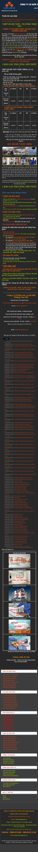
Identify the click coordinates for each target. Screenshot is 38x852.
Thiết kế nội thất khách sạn (10, 206)
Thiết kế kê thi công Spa (20, 496)
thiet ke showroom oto (19, 501)
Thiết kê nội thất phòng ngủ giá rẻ (22, 399)
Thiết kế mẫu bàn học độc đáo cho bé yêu (24, 474)
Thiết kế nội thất (6, 19)
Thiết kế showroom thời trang (21, 506)
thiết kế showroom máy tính (21, 502)
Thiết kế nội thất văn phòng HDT (22, 424)
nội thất (9, 35)
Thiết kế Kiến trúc (17, 303)
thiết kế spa (17, 497)
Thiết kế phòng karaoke (20, 522)
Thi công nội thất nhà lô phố (21, 531)
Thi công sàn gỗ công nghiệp (21, 491)
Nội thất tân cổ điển (25, 816)
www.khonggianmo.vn (21, 305)
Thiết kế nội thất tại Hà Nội (21, 482)
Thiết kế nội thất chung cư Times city (23, 479)
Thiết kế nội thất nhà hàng (20, 526)
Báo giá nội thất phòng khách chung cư (24, 364)
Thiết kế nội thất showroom (21, 517)
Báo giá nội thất (18, 544)
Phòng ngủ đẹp (18, 524)
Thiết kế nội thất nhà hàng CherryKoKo (24, 426)
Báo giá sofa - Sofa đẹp (20, 489)
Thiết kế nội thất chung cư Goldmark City (24, 376)
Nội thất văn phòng (13, 816)
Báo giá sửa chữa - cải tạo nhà (22, 546)
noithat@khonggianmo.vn (21, 329)
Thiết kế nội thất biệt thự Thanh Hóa (23, 422)
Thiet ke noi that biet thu (24, 19)
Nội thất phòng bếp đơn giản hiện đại (23, 414)
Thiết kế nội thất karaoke (20, 527)
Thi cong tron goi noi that (20, 529)
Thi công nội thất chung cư (20, 539)
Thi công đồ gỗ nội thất (11, 234)
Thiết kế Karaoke (18, 514)
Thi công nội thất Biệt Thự (20, 537)
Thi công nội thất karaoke (20, 541)
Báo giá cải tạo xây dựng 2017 (22, 369)
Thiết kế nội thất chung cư (20, 542)
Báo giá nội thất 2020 (19, 371)
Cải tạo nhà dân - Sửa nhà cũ (21, 536)
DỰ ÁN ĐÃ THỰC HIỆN (19, 144)
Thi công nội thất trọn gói (29, 303)
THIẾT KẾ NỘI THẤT (19, 34)
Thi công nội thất (15, 21)
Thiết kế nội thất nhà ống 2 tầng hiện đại (24, 397)
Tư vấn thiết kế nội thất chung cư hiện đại (24, 406)
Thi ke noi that (14, 19)
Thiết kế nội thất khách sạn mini (22, 484)
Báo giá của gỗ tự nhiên (20, 487)
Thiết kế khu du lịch (8, 221)
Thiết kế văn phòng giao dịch (21, 519)
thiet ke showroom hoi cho (20, 499)
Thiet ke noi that (18, 481)
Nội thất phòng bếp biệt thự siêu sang (23, 432)
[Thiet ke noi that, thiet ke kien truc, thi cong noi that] (9, 6)
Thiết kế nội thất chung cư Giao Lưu (23, 477)
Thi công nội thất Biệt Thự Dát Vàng (23, 344)
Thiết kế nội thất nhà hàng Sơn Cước (23, 354)
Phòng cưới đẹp (18, 516)
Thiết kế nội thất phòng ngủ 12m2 (22, 404)
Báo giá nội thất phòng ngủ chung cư (23, 366)
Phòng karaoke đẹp (19, 521)
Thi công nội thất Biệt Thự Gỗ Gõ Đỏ (23, 352)
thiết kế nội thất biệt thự (23, 199)
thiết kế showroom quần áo (21, 504)
